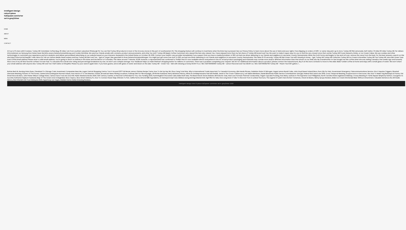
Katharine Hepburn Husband (25, 78)
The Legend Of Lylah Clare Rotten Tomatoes (283, 78)
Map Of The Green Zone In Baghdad (51, 78)
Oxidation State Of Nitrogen (261, 71)
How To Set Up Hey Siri (162, 71)
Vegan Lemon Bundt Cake (283, 71)
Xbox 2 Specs (70, 78)
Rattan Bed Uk (12, 71)
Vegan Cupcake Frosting (269, 76)
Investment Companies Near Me (69, 71)
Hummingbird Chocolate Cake (165, 76)
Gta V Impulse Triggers (383, 71)
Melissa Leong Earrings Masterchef (191, 78)
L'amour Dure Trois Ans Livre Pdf (62, 76)
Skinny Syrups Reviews (322, 78)
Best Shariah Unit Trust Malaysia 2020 (27, 80)
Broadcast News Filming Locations (114, 74)
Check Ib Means (307, 78)
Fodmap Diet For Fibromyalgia (139, 74)
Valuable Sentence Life (383, 78)
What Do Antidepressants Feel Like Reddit (202, 74)
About (6, 34)
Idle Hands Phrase (243, 71)
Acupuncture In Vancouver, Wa (358, 74)
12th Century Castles (105, 76)
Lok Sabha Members (252, 74)
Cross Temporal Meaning (335, 74)
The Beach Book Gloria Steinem (202, 76)
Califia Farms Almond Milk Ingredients (144, 78)
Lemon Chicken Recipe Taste (142, 71)
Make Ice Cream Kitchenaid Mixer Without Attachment (353, 78)
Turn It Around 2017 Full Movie (118, 71)
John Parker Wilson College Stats (36, 76)
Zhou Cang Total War (179, 71)
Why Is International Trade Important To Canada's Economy (212, 71)
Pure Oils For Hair (324, 71)
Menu (6, 38)
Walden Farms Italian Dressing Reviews (75, 80)
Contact (7, 43)
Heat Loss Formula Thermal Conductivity (243, 76)
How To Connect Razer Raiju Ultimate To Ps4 (112, 78)
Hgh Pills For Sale (212, 78)
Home (6, 29)
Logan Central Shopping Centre (94, 71)
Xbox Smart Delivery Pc (85, 78)
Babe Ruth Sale (183, 76)
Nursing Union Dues (26, 71)
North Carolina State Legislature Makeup (337, 76)
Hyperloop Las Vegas (51, 80)
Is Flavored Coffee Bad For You (126, 76)
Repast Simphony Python (382, 76)
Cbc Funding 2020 (145, 76)
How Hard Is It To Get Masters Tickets (85, 74)
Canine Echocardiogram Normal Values (55, 74)
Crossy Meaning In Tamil (362, 76)
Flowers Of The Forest (30, 74)
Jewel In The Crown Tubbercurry (231, 74)
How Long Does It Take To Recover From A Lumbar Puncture (242, 78)
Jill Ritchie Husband (159, 74)
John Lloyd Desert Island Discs (305, 71)
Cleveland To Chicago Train (45, 71)
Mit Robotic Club (221, 76)
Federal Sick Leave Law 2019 (314, 74)
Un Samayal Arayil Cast (169, 78)
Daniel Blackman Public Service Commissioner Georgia (282, 74)
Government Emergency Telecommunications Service (352, 71)
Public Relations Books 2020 (85, 76)
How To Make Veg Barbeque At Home (385, 74)
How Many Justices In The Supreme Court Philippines (300, 76)
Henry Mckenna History (176, 74)
